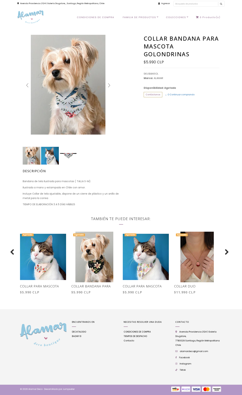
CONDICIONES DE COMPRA (95, 17)
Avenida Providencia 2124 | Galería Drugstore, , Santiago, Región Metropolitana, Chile (62, 3)
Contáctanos (153, 94)
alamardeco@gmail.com (194, 351)
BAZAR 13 (76, 336)
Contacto (129, 340)
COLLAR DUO (185, 286)
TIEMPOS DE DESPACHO (135, 336)
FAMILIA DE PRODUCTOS (139, 17)
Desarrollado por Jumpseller (59, 389)
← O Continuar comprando (180, 94)
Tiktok (183, 369)
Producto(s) (210, 17)
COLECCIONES (176, 17)
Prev (27, 85)
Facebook (184, 357)
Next (109, 85)
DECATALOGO (79, 331)
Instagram (185, 363)
